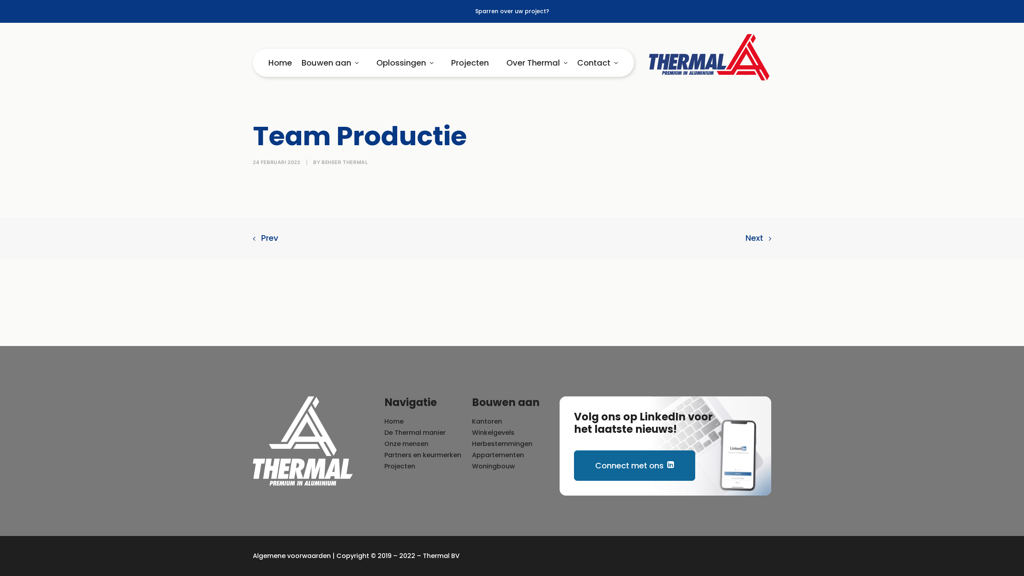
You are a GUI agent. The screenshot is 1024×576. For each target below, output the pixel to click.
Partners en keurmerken (422, 455)
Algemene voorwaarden (292, 555)
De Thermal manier (415, 432)
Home (280, 62)
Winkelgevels (493, 432)
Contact (593, 62)
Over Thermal (533, 62)
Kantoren (487, 421)
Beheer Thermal (345, 162)
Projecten (470, 62)
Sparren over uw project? (512, 11)
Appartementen (498, 455)
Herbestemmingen (502, 443)
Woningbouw (493, 466)
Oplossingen (401, 62)
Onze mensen (406, 443)
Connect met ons (629, 465)
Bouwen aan (326, 62)
